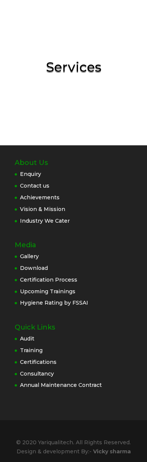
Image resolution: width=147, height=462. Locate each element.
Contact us (34, 185)
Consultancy (37, 373)
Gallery (29, 256)
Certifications (38, 362)
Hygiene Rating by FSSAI (54, 302)
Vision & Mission (42, 209)
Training (31, 350)
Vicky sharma (112, 451)
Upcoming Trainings (47, 291)
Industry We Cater (45, 220)
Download (34, 268)
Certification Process (48, 279)
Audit (27, 338)
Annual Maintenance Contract (61, 385)
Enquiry (30, 174)
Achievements (40, 197)
